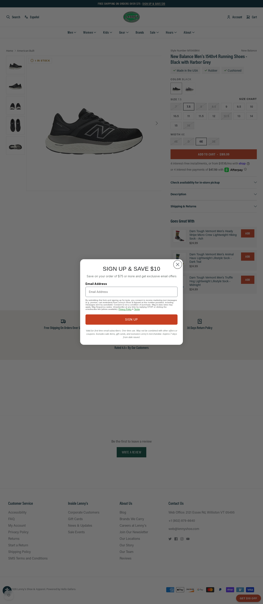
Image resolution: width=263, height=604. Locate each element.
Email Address (96, 283)
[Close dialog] (177, 264)
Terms (137, 309)
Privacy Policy (125, 309)
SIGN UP (131, 319)
